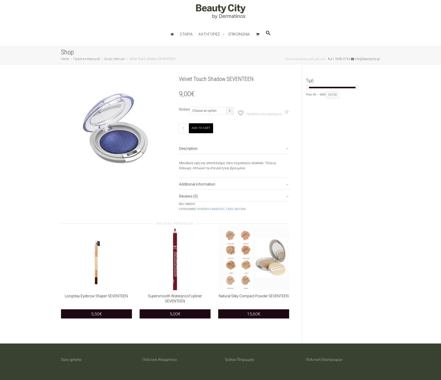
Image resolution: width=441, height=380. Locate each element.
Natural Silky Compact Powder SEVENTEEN (254, 296)
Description (188, 148)
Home (65, 59)
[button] (268, 34)
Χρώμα (184, 109)
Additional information (197, 184)
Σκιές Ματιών (114, 59)
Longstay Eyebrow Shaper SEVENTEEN (96, 296)
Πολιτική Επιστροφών (324, 360)
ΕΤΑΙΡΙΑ (186, 34)
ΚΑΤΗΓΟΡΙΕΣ (210, 34)
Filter (332, 94)
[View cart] (258, 34)
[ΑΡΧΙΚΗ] (172, 34)
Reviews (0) (188, 196)
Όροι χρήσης (71, 360)
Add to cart (201, 128)
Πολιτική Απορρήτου (160, 360)
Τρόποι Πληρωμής (239, 360)
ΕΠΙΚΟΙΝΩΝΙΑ (239, 34)
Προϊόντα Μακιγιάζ (86, 59)
